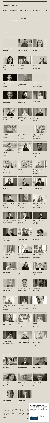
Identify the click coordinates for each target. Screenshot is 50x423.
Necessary (35, 415)
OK (34, 418)
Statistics (32, 416)
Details (46, 418)
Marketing (39, 416)
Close (38, 185)
